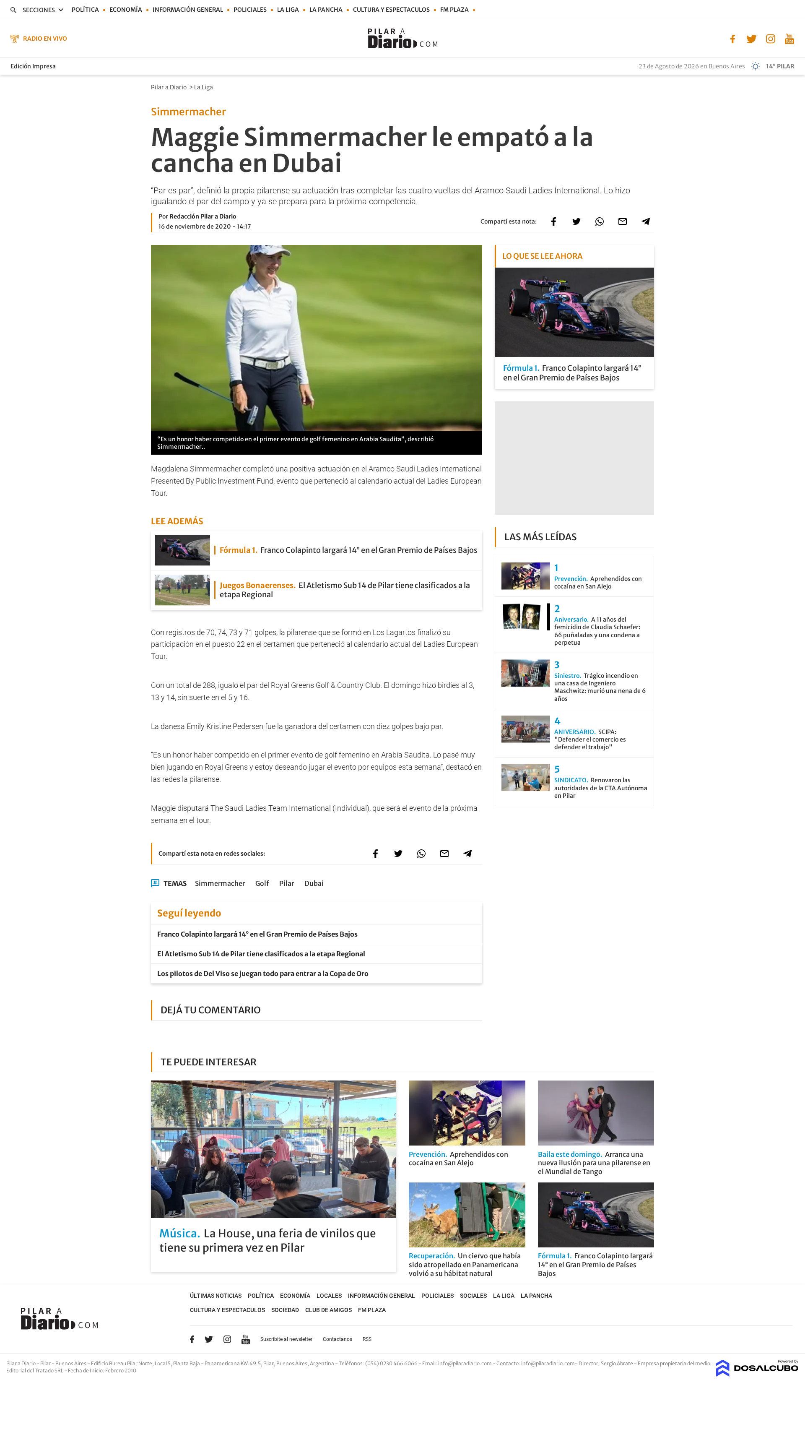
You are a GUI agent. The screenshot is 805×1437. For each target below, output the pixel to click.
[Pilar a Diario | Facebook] (732, 38)
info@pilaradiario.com (548, 1363)
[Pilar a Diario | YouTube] (789, 38)
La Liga (288, 9)
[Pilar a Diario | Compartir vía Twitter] (576, 221)
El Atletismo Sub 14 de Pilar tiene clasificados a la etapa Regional (261, 954)
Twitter (209, 1339)
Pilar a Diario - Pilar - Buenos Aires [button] (46, 1363)
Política (85, 9)
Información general (188, 9)
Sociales (473, 1295)
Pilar (286, 883)
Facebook (192, 1339)
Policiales (250, 9)
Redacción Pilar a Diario (202, 216)
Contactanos (337, 1339)
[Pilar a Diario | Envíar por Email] (622, 221)
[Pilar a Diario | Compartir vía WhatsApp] (599, 221)
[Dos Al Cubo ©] (757, 1374)
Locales (329, 1295)
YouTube (246, 1339)
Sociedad (285, 1310)
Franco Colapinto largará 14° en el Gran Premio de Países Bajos (257, 934)
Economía (125, 9)
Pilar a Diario (169, 87)
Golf (262, 883)
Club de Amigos (328, 1310)
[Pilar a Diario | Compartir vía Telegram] (645, 221)
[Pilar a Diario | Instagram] (770, 38)
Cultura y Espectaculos (391, 9)
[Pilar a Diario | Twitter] (751, 38)
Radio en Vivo (45, 38)
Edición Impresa (33, 66)
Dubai (314, 883)
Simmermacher (220, 883)
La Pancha (326, 9)
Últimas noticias (216, 1295)
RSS (367, 1339)
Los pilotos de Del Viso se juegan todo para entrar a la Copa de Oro (263, 973)
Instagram (227, 1339)
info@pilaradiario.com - (467, 1363)
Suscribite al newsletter (286, 1339)
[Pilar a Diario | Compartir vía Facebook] (553, 221)
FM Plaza (454, 9)
